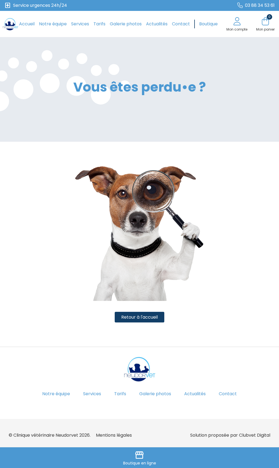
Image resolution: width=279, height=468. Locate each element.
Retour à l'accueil (139, 317)
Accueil (27, 24)
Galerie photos (126, 24)
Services (80, 24)
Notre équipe (53, 24)
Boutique (208, 24)
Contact (181, 24)
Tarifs (99, 24)
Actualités (157, 24)
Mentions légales (114, 435)
